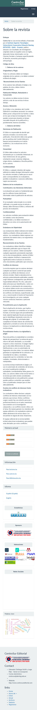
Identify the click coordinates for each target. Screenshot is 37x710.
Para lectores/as (11, 469)
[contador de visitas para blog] (18, 515)
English (8, 498)
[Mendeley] (29, 550)
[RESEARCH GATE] (20, 550)
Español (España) (12, 493)
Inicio (6, 21)
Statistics (12, 702)
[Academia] (7, 550)
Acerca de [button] (12, 693)
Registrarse (24, 9)
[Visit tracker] (18, 512)
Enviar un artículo (12, 454)
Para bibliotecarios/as (13, 478)
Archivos (12, 700)
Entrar (33, 9)
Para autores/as (11, 474)
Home (11, 691)
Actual (11, 698)
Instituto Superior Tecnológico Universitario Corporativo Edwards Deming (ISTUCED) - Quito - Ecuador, (18, 45)
